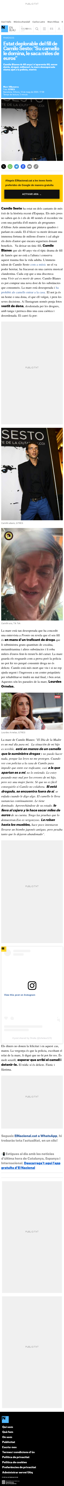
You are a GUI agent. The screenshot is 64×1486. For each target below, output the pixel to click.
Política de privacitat (15, 1457)
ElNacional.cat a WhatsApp (36, 1136)
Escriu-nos (9, 1447)
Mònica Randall (22, 22)
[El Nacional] (32, 1419)
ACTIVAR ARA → (32, 194)
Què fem (7, 1432)
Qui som (7, 1427)
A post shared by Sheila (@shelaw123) (32, 1038)
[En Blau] (4, 28)
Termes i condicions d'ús (18, 1452)
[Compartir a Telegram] (16, 166)
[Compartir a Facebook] (23, 166)
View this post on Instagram (19, 994)
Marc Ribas (53, 22)
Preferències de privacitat (19, 1467)
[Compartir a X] (3, 166)
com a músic (38, 264)
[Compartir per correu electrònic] (29, 166)
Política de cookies (14, 1462)
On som (7, 1437)
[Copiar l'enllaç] (36, 166)
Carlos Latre (38, 22)
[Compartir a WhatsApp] (10, 166)
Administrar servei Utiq (17, 1472)
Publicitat (8, 1442)
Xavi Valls (6, 22)
